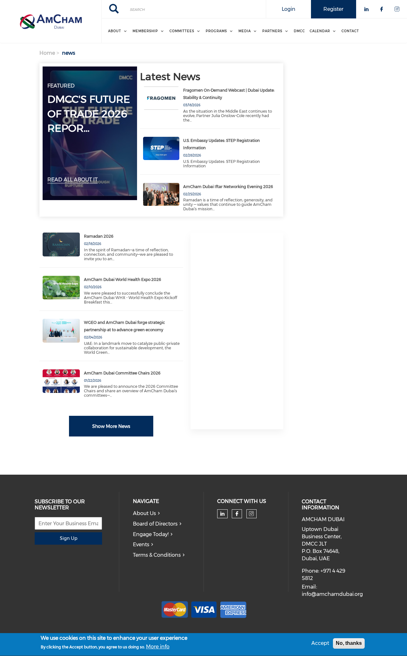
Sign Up (68, 538)
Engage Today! (151, 534)
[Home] (51, 21)
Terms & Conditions (157, 555)
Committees (181, 31)
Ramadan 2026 (99, 236)
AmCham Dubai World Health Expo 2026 (122, 279)
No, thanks (349, 643)
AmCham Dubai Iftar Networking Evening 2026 (228, 186)
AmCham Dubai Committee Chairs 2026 (122, 373)
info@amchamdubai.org (332, 594)
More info (157, 647)
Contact (350, 31)
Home (47, 53)
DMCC (299, 31)
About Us (144, 513)
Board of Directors (155, 524)
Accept (320, 643)
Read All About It (72, 180)
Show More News (111, 426)
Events (141, 544)
